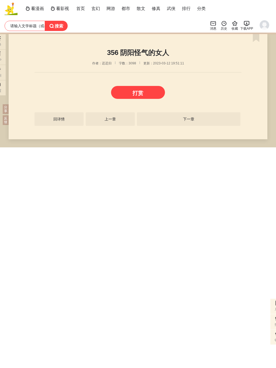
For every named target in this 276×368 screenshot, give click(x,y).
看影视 (60, 8)
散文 (141, 8)
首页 (80, 8)
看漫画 (35, 8)
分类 (201, 8)
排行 (186, 8)
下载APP (246, 25)
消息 (213, 25)
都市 (126, 8)
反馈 (5, 120)
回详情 (59, 119)
